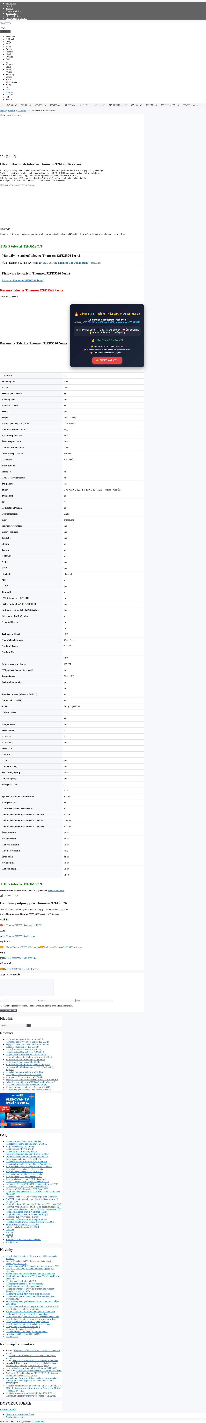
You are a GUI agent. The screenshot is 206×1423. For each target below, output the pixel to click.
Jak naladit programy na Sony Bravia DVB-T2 (26, 1144)
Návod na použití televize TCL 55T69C (23, 1239)
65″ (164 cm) (136, 105)
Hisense (9, 52)
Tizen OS (10, 1229)
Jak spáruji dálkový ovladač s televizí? (22, 1217)
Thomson (10, 92)
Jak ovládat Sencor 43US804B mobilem (23, 1049)
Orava (8, 67)
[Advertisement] (72, 206)
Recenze (9, 8)
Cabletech (10, 39)
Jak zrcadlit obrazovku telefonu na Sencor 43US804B (29, 1057)
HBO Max (10, 1237)
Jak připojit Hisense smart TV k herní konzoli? (26, 1212)
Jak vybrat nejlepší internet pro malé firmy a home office (30, 1319)
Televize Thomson (56, 890)
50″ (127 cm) (85, 105)
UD (7, 97)
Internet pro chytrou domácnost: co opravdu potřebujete (30, 1273)
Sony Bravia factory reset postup (20, 1146)
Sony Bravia (11, 82)
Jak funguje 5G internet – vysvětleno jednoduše (27, 1314)
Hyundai (9, 57)
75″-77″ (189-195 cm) (170, 105)
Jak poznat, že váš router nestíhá (20, 1329)
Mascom (9, 64)
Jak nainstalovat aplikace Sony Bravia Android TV (28, 1164)
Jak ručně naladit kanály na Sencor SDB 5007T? (27, 1181)
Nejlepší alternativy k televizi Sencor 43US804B (27, 1044)
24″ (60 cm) (12, 105)
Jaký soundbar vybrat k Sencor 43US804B (25, 1039)
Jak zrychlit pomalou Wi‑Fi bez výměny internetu (27, 1321)
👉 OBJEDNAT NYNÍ (107, 360)
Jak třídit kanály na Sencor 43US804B (23, 1062)
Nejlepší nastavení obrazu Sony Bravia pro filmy (27, 1154)
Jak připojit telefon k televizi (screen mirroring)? (27, 1214)
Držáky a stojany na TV (16, 18)
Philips (9, 72)
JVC (8, 59)
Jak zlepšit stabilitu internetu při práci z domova (27, 1331)
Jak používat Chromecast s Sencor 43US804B (26, 1054)
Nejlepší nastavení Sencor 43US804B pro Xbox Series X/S (32, 1079)
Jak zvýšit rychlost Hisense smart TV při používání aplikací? (32, 1207)
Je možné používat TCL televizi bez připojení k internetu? (31, 1197)
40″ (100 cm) (40, 105)
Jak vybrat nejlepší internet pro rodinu (22, 1309)
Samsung (10, 74)
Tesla (8, 89)
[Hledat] (28, 1025)
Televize (11, 110)
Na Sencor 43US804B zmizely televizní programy (28, 1064)
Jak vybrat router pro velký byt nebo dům (24, 1286)
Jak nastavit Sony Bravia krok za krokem (24, 1141)
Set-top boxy (11, 13)
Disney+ (9, 1234)
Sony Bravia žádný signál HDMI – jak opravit (26, 1179)
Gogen (9, 49)
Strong (8, 84)
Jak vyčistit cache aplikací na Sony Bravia (24, 1169)
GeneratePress (38, 1421)
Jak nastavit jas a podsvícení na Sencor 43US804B (28, 1087)
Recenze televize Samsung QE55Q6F (22, 1224)
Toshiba (9, 94)
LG (7, 62)
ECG (8, 44)
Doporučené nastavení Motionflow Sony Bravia (27, 1156)
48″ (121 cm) (70, 105)
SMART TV (5, 23)
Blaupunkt (10, 36)
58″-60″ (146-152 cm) (118, 105)
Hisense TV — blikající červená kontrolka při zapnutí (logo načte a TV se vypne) (31, 1364)
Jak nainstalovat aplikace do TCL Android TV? (27, 1186)
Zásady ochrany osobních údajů (20, 1414)
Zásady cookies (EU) (15, 1417)
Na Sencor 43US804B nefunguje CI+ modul (25, 1059)
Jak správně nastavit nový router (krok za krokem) (28, 1294)
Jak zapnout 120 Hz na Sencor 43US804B (24, 1077)
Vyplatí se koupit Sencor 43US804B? (22, 1047)
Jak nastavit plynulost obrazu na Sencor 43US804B (28, 1089)
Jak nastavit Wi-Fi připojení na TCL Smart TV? (27, 1189)
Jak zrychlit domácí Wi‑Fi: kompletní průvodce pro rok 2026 (32, 1266)
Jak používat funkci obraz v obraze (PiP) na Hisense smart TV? (34, 1209)
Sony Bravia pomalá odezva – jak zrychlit (24, 1171)
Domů (3, 110)
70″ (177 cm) (151, 105)
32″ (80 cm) (26, 105)
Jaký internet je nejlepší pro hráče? (21, 1281)
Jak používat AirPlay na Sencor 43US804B (25, 1052)
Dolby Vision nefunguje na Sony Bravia (23, 1159)
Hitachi (9, 54)
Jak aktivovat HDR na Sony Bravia (21, 1151)
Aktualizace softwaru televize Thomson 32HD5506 (34, 1368)
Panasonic (10, 69)
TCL (8, 87)
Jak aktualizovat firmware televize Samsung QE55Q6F (30, 1222)
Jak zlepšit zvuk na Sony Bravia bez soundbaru (26, 1161)
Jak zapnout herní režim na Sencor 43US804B (26, 1084)
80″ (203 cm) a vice (191, 105)
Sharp (8, 79)
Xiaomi (9, 99)
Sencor (9, 77)
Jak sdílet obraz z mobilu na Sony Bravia (24, 1174)
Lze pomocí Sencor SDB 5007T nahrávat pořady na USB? (32, 1184)
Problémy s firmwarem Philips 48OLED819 (36, 1396)
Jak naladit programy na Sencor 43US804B (25, 1072)
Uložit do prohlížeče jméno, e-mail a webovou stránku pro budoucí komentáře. (38, 1006)
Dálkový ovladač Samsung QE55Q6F (22, 1227)
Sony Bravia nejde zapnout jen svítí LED (24, 1176)
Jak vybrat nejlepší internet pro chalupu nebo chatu (28, 1324)
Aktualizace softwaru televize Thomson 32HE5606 (35, 1360)
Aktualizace (11, 3)
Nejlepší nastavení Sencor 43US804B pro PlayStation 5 (30, 1082)
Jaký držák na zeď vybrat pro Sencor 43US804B (27, 1042)
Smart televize (12, 1242)
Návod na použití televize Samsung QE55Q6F (26, 1219)
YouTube (10, 1232)
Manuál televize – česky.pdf (70, 262)
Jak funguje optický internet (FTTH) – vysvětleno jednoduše (32, 1316)
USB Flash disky (13, 16)
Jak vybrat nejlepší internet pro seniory (23, 1326)
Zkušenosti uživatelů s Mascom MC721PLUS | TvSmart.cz (32, 1373)
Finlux (8, 46)
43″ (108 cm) (55, 105)
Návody (9, 6)
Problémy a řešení (13, 11)
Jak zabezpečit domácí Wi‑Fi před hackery (24, 1284)
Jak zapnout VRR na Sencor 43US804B (23, 1074)
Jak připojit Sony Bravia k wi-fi (19, 1149)
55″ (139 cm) (99, 105)
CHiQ (8, 41)
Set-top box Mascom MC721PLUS (21, 1375)
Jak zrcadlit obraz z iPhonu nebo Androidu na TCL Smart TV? (33, 1204)
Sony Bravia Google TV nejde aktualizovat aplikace (29, 1166)
